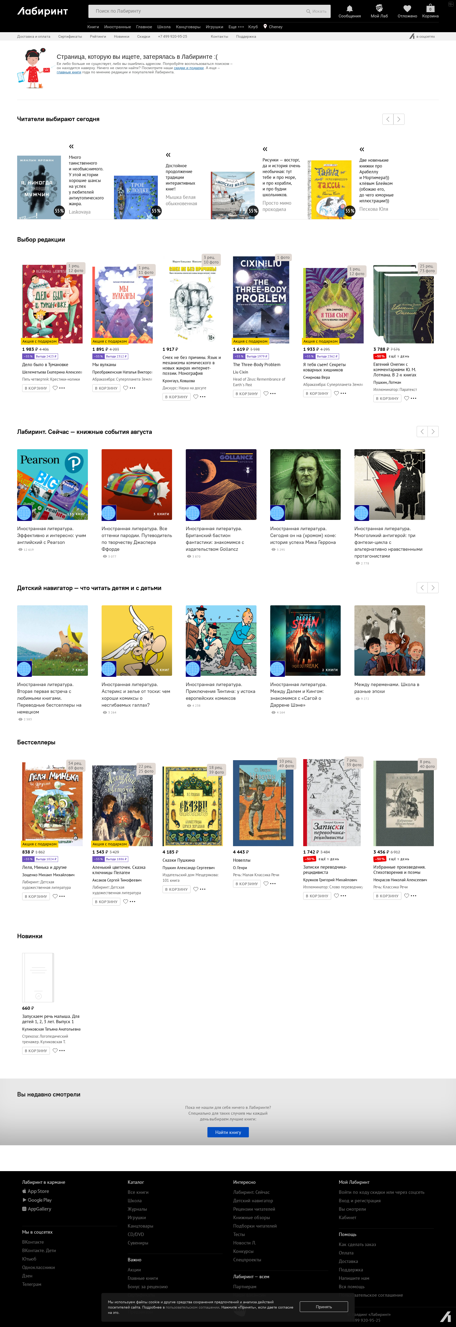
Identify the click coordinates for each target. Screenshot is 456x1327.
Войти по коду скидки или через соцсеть (381, 1192)
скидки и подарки (189, 68)
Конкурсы (243, 1251)
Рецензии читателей (254, 1209)
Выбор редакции (41, 239)
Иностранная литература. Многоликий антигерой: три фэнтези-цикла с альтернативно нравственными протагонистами (388, 542)
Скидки (143, 36)
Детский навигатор (253, 1200)
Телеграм (31, 1284)
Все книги (138, 1192)
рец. (73, 265)
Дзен (27, 1276)
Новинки (29, 936)
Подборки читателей (255, 1226)
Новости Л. (244, 1243)
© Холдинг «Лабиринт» (369, 1314)
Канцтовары (188, 26)
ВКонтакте (33, 1242)
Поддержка (246, 36)
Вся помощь (351, 1286)
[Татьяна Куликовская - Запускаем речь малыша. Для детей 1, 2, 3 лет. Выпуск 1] (38, 1001)
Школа (164, 26)
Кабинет (347, 1217)
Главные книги (143, 1278)
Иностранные (117, 26)
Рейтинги (98, 36)
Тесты (239, 1234)
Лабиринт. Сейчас (251, 1192)
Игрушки (214, 26)
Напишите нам (354, 1278)
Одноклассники (38, 1267)
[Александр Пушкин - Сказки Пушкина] (193, 845)
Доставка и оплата (33, 36)
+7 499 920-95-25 (172, 36)
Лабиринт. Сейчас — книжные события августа (84, 431)
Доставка (348, 1261)
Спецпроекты (247, 1260)
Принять (324, 1306)
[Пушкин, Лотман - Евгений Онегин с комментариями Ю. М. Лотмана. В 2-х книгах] (403, 342)
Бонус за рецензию (148, 1286)
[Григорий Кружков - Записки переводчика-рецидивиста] (332, 845)
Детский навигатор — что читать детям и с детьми (89, 588)
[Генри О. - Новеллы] (263, 845)
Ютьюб (29, 1259)
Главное (144, 26)
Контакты (219, 36)
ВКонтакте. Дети (39, 1250)
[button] (387, 119)
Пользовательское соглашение (371, 1295)
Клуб (253, 26)
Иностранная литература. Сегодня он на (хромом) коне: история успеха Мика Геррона (303, 535)
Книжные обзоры (251, 1217)
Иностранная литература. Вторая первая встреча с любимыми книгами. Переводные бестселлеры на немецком (49, 698)
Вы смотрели (352, 1209)
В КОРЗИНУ (36, 388)
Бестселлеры (36, 742)
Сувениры (138, 1243)
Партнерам (244, 1286)
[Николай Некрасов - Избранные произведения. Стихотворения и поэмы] (403, 845)
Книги (93, 26)
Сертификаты (70, 36)
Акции (134, 1270)
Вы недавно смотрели (48, 1094)
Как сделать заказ (357, 1244)
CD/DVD (136, 1234)
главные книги (69, 72)
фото (75, 270)
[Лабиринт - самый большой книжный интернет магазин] (50, 10)
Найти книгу (228, 1132)
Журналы (137, 1209)
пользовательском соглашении (192, 1307)
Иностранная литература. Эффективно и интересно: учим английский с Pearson (51, 535)
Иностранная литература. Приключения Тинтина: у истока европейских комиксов (220, 691)
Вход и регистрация (360, 1200)
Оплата (346, 1253)
